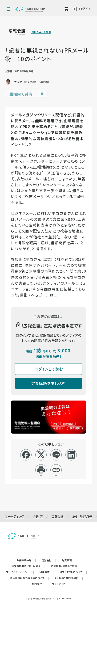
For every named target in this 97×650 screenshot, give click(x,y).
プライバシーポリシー (20, 572)
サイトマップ (58, 584)
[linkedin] (71, 455)
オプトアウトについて (73, 572)
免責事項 (69, 560)
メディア (38, 516)
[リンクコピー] (56, 470)
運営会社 (49, 560)
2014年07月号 (41, 32)
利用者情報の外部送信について (29, 578)
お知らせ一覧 (26, 560)
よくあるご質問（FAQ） (69, 578)
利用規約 (47, 572)
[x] (41, 455)
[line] (56, 455)
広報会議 (58, 516)
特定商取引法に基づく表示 (28, 566)
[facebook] (26, 455)
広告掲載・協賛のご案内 (66, 566)
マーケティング (14, 516)
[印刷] (41, 470)
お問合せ (39, 584)
